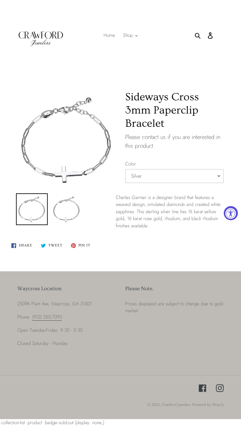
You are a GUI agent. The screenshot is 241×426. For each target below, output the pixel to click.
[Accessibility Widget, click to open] (231, 213)
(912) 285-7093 (47, 316)
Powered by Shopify (208, 404)
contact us (154, 137)
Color (130, 163)
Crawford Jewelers (176, 404)
